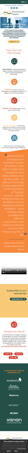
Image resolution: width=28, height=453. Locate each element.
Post (7, 354)
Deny (16, 451)
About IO (13, 41)
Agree (9, 451)
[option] (14, 22)
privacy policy (21, 448)
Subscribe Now (17, 299)
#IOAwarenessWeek (11, 5)
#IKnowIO (20, 5)
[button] (23, 2)
